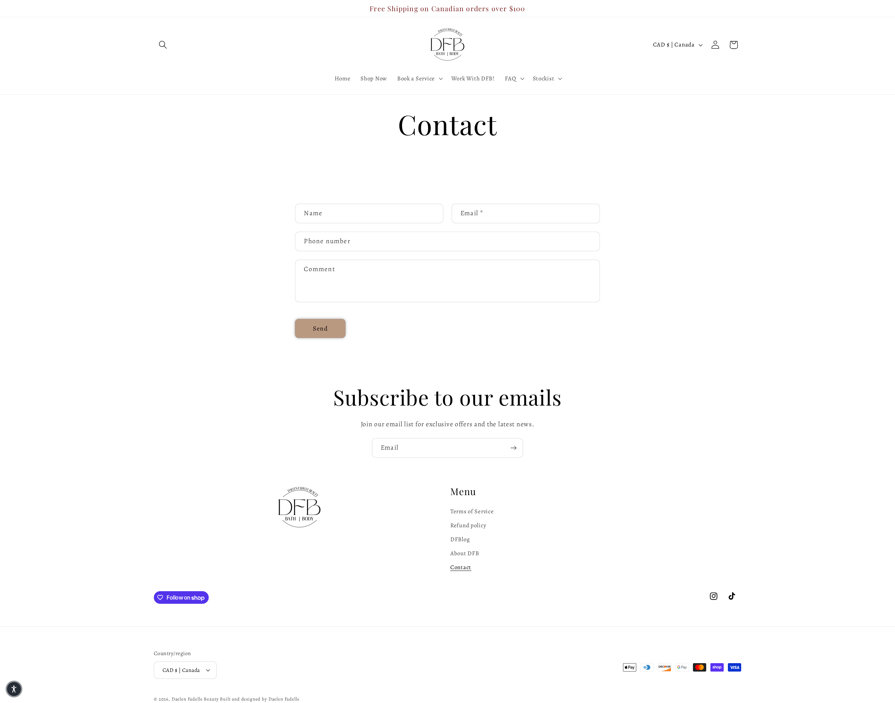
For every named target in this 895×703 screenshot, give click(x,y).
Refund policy (468, 525)
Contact (460, 567)
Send (320, 328)
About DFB (464, 553)
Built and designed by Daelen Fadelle (259, 699)
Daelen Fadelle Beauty (195, 699)
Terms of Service (472, 511)
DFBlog (460, 539)
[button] (163, 45)
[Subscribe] (513, 448)
